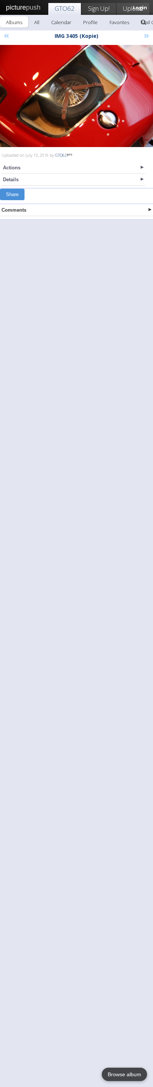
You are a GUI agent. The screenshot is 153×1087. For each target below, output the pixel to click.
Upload (133, 8)
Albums (14, 22)
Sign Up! (99, 8)
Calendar (61, 22)
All (36, 22)
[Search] (143, 22)
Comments (13, 210)
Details (11, 179)
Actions (11, 167)
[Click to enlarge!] (76, 96)
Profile (90, 22)
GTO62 (65, 8)
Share (12, 194)
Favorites (119, 22)
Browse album (124, 1074)
